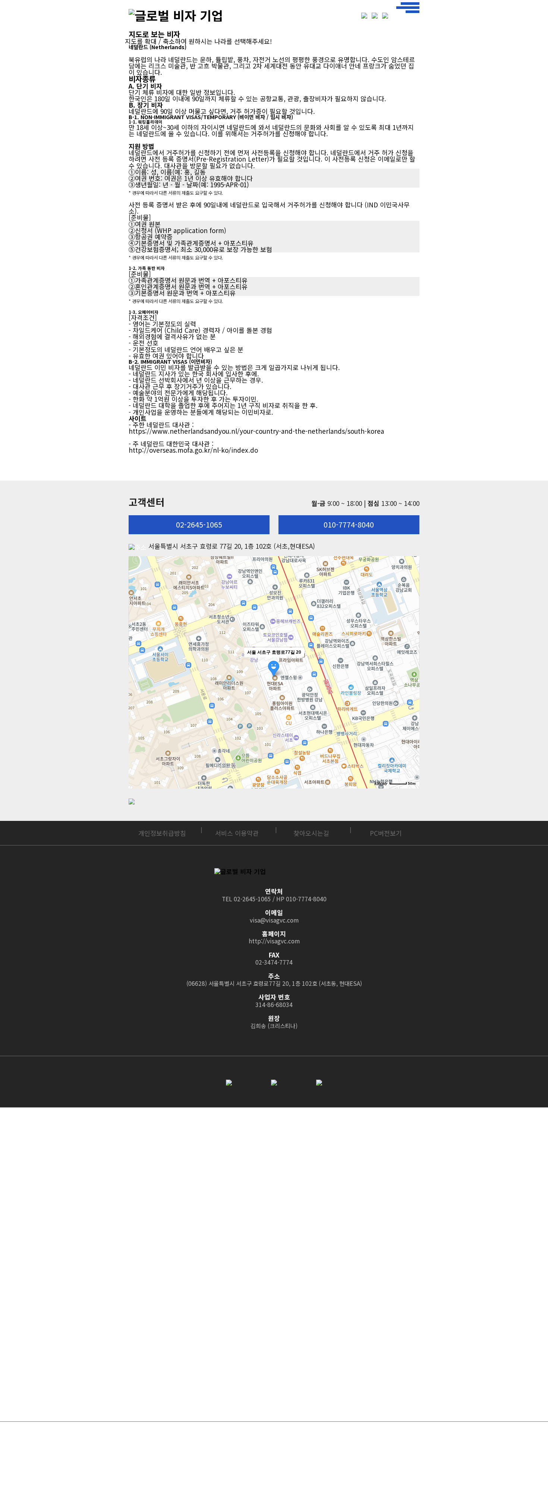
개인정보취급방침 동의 (173, 1468)
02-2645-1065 (199, 524)
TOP (408, 1409)
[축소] (410, 611)
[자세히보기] (198, 1468)
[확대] (410, 599)
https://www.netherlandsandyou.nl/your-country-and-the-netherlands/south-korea (256, 431)
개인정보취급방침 (162, 833)
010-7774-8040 (349, 524)
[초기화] (410, 625)
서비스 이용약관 (237, 833)
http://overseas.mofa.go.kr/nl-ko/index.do (193, 450)
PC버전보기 (386, 833)
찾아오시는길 (311, 833)
